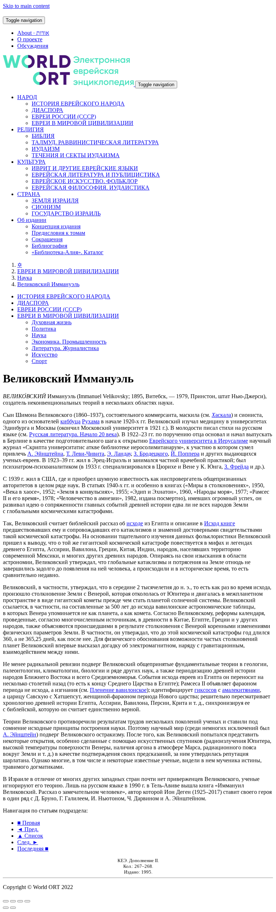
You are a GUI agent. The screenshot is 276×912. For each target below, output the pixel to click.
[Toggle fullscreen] (20, 901)
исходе (134, 523)
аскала (221, 415)
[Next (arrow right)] (13, 908)
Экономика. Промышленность (69, 342)
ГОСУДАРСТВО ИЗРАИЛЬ (66, 213)
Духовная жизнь (52, 322)
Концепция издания (56, 226)
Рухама (91, 421)
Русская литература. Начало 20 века (73, 434)
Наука (24, 278)
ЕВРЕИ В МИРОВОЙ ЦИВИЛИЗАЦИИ (82, 123)
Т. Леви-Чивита (85, 454)
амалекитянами (241, 690)
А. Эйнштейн (19, 734)
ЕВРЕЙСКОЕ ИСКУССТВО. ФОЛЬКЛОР (85, 181)
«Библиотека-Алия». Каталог (68, 252)
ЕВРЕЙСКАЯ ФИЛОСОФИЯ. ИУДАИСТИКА (91, 188)
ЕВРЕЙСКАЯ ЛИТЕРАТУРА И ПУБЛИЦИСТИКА (96, 175)
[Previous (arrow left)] (6, 908)
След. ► (27, 842)
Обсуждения (32, 46)
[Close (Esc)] (6, 901)
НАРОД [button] (27, 97)
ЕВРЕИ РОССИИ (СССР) (64, 116)
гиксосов (205, 690)
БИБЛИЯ (43, 136)
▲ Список (30, 836)
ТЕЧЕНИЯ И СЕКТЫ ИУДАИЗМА (76, 155)
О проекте (29, 39)
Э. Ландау (119, 454)
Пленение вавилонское (118, 690)
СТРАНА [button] (28, 194)
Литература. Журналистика (65, 348)
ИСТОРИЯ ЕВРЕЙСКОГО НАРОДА (78, 104)
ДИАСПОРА (47, 110)
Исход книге (219, 523)
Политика (44, 329)
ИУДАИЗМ (46, 149)
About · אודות (33, 33)
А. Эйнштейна (45, 454)
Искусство (45, 355)
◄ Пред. (27, 829)
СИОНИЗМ (46, 207)
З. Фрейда (236, 467)
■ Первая (28, 823)
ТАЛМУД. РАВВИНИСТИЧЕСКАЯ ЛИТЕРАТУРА (95, 142)
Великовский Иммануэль (48, 284)
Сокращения (47, 239)
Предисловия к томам (58, 233)
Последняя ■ (33, 849)
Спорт (39, 361)
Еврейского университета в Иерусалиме (198, 441)
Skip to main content (26, 6)
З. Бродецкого (151, 454)
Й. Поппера (185, 454)
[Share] (13, 901)
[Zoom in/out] (27, 901)
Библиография (49, 246)
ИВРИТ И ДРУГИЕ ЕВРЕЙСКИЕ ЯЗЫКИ (85, 168)
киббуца (70, 421)
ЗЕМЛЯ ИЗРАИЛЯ (55, 200)
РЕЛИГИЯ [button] (30, 129)
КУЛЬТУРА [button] (31, 162)
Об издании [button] (31, 220)
